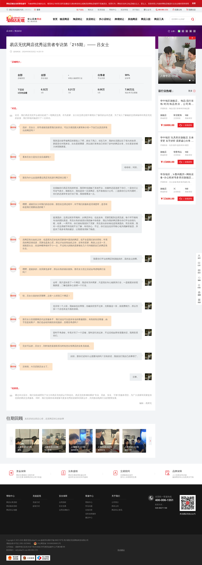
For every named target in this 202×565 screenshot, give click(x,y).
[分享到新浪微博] (183, 31)
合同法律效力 (64, 510)
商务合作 (115, 506)
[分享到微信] (179, 31)
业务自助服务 (90, 514)
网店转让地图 (11, 510)
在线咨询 (188, 125)
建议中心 (88, 518)
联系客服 (101, 10)
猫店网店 (65, 19)
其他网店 (133, 19)
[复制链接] (194, 31)
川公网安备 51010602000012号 (49, 543)
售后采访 (18, 31)
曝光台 (90, 10)
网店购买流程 (11, 506)
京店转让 (91, 19)
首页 (55, 19)
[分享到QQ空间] (187, 31)
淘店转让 (78, 19)
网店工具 (159, 19)
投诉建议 (121, 550)
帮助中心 (112, 10)
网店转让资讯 (117, 510)
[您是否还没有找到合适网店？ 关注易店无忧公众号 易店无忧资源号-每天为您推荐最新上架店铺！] (199, 301)
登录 (38, 10)
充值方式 (36, 502)
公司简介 (115, 502)
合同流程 (62, 502)
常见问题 (88, 506)
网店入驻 (146, 19)
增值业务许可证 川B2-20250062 (18, 543)
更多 (190, 91)
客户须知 (80, 10)
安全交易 (62, 506)
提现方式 (36, 506)
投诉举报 (124, 10)
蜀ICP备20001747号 (55, 540)
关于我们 (135, 10)
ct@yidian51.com (21, 550)
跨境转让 (120, 19)
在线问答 (88, 510)
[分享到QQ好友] (190, 31)
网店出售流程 (11, 502)
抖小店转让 (105, 19)
